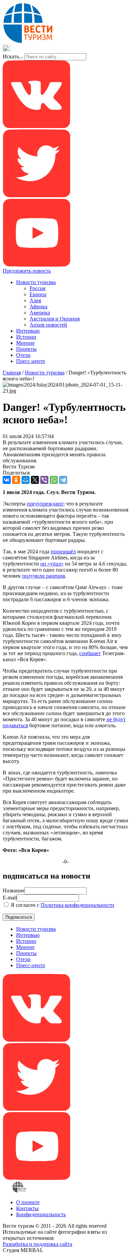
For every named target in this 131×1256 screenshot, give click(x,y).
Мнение (25, 343)
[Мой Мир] (25, 480)
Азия (35, 300)
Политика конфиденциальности (77, 905)
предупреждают (45, 504)
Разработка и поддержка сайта (37, 1244)
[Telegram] (63, 480)
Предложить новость (27, 271)
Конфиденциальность (41, 1214)
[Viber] (44, 480)
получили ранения (43, 576)
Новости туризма (36, 282)
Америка (40, 312)
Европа (38, 294)
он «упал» (51, 563)
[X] (35, 480)
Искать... (13, 56)
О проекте (28, 1202)
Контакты (27, 1208)
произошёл (63, 551)
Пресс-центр (30, 361)
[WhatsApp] (54, 480)
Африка (38, 306)
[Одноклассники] (16, 480)
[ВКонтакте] (7, 480)
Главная (12, 372)
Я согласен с (61, 905)
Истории (26, 337)
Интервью (28, 331)
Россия (37, 288)
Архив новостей (48, 325)
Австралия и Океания (55, 318)
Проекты (26, 349)
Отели (23, 355)
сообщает (90, 653)
